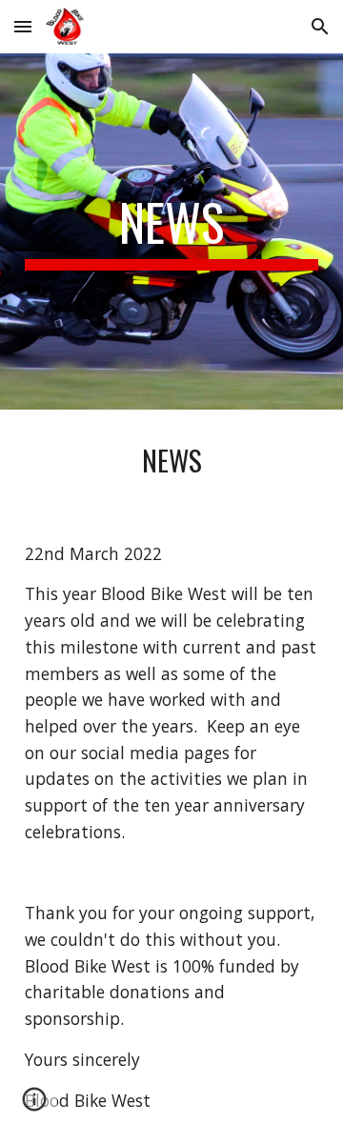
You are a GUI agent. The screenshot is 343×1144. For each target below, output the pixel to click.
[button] (23, 26)
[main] (171, 231)
